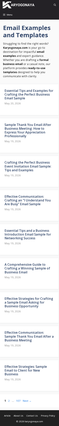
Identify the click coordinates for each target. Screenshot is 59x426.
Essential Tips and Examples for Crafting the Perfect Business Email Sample (29, 94)
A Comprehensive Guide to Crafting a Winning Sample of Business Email (27, 268)
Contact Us (32, 415)
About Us (18, 415)
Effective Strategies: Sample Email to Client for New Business (26, 370)
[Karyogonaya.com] (19, 5)
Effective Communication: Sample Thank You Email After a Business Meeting (29, 336)
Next (27, 400)
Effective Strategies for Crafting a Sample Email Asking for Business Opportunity (29, 302)
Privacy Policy (48, 415)
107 (18, 400)
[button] (55, 5)
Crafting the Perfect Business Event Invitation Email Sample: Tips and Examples (28, 166)
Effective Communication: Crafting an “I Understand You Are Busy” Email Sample (28, 200)
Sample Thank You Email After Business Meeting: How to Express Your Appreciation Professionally (28, 130)
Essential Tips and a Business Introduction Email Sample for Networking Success (28, 234)
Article (7, 415)
